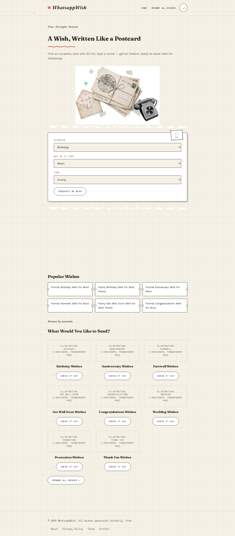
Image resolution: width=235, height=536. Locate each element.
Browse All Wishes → (66, 480)
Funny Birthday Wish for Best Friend (116, 289)
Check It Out (69, 375)
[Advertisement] (117, 241)
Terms (91, 529)
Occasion (59, 140)
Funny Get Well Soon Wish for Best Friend (116, 305)
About (54, 529)
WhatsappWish (69, 7)
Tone (57, 172)
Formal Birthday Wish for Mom (70, 287)
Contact (104, 529)
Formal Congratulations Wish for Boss (163, 305)
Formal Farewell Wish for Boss (70, 303)
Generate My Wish (70, 191)
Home (144, 8)
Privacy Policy (72, 529)
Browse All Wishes (164, 8)
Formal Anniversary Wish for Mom (163, 289)
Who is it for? (64, 156)
